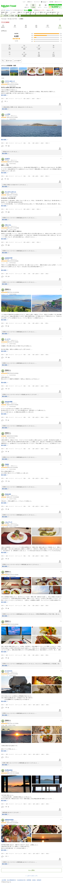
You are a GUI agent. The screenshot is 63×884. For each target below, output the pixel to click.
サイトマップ (36, 1)
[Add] (60, 19)
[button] (5, 71)
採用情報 (29, 880)
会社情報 (4, 880)
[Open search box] (3, 60)
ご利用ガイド (29, 1)
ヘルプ (24, 1)
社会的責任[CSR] (21, 880)
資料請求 (39, 880)
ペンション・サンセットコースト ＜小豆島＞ (12, 18)
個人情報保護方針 (11, 880)
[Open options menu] (61, 81)
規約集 (34, 880)
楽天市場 (51, 1)
